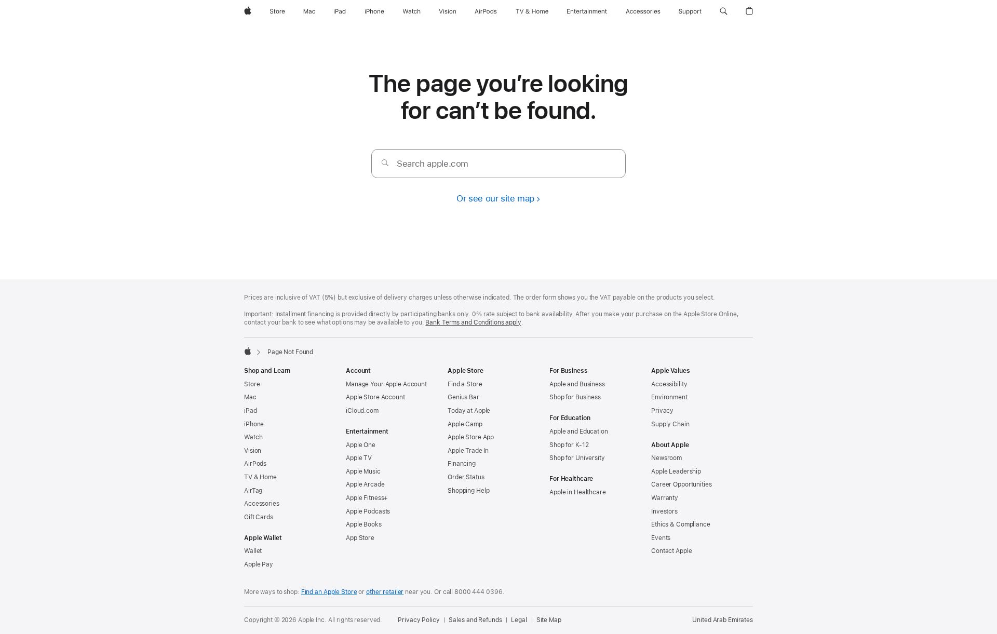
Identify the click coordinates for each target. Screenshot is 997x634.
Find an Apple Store (329, 592)
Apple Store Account (375, 397)
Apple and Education (578, 431)
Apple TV (359, 458)
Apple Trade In (468, 450)
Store (252, 384)
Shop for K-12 (568, 445)
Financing (462, 463)
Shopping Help (468, 490)
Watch (253, 437)
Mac (250, 397)
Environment (669, 397)
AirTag (253, 490)
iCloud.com (362, 410)
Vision (252, 450)
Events (660, 538)
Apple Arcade (365, 484)
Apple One (360, 445)
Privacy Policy (418, 620)
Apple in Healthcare (577, 492)
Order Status (466, 477)
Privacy (662, 410)
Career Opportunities (681, 484)
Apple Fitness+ (367, 498)
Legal (519, 620)
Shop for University (577, 458)
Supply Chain (670, 424)
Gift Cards (258, 517)
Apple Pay (258, 564)
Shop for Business (575, 397)
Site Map (548, 620)
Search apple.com (432, 163)
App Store (360, 538)
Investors (664, 511)
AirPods (255, 463)
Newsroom (666, 458)
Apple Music (363, 471)
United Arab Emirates (722, 620)
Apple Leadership (676, 471)
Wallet (253, 551)
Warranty (664, 498)
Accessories (261, 503)
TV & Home (260, 477)
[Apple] (247, 351)
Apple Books (364, 524)
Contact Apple (671, 551)
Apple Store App (471, 437)
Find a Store (465, 384)
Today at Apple (469, 410)
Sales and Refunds (475, 620)
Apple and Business (577, 384)
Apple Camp (465, 424)
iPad (250, 410)
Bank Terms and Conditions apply (473, 322)
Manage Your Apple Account (386, 384)
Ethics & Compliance (680, 524)
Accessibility (669, 384)
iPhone (254, 424)
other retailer (384, 592)
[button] (724, 11)
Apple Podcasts (368, 511)
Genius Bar (463, 397)
